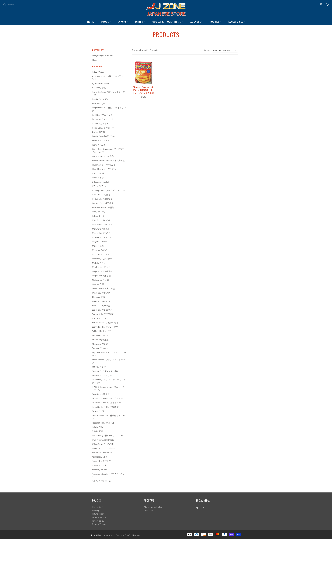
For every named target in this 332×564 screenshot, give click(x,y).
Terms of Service (99, 524)
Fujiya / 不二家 (99, 144)
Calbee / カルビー (100, 123)
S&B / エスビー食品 (101, 305)
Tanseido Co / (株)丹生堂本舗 (105, 407)
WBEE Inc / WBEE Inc (102, 452)
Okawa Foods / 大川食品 (103, 288)
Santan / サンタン (100, 318)
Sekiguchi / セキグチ (101, 331)
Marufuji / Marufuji (101, 220)
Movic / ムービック (101, 267)
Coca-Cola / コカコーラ (103, 127)
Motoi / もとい (99, 263)
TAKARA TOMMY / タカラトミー (107, 398)
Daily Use (195, 22)
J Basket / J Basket (100, 182)
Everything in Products (102, 55)
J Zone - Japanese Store (106, 535)
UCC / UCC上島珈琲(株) (103, 439)
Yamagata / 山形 (99, 456)
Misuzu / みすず (99, 250)
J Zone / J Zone (99, 186)
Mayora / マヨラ (99, 241)
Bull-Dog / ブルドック (102, 115)
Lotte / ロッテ (98, 216)
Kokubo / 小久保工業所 (102, 203)
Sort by (207, 50)
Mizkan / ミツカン (100, 254)
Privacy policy (98, 521)
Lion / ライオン (99, 211)
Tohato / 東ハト (99, 427)
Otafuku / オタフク (101, 292)
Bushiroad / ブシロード (103, 119)
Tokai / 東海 (97, 431)
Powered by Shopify (123, 535)
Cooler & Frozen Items (167, 22)
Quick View (143, 72)
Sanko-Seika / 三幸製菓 (102, 314)
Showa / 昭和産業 (100, 339)
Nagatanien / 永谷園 (101, 275)
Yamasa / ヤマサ (99, 469)
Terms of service (99, 517)
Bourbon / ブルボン (101, 103)
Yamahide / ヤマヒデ (101, 461)
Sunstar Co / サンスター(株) (105, 371)
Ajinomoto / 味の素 (101, 83)
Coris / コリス (98, 132)
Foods (105, 22)
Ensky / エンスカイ (101, 140)
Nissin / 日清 (98, 284)
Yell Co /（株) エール (101, 481)
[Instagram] (203, 508)
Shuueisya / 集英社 (100, 344)
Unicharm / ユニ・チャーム (104, 448)
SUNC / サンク (99, 367)
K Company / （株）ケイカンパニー (108, 190)
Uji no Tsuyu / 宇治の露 (102, 444)
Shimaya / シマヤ (100, 335)
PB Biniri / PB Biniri (101, 301)
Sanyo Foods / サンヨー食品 (105, 326)
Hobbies (214, 22)
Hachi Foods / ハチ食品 (103, 156)
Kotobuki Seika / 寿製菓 (103, 207)
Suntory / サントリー (102, 375)
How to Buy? (97, 507)
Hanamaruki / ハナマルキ (103, 164)
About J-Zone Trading (153, 507)
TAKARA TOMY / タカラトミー (106, 402)
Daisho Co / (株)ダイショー (104, 136)
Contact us (148, 510)
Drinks (139, 22)
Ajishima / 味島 (99, 87)
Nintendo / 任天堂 (100, 280)
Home (90, 22)
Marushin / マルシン (101, 233)
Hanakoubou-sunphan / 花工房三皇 (108, 160)
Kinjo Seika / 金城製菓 (102, 199)
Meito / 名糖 (98, 245)
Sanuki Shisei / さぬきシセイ (105, 322)
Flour (94, 60)
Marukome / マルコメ (102, 224)
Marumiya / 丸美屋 (100, 228)
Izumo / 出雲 (98, 177)
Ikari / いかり (98, 173)
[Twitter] (197, 508)
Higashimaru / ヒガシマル (104, 169)
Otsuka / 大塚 (98, 297)
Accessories (236, 22)
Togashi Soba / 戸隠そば (103, 422)
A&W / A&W (98, 72)
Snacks (122, 22)
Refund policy (98, 514)
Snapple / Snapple (100, 348)
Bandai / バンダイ (100, 99)
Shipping (95, 510)
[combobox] (225, 50)
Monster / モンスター (102, 258)
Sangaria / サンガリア (102, 309)
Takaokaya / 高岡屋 (101, 394)
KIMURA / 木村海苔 (101, 194)
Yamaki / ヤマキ (99, 465)
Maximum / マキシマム (102, 237)
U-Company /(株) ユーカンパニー (107, 435)
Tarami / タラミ (99, 411)
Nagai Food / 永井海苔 (102, 271)
